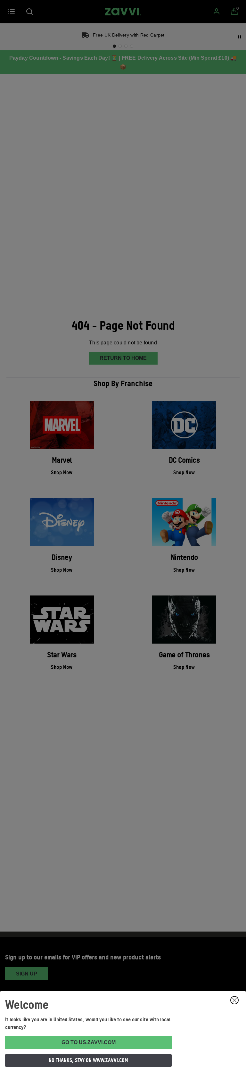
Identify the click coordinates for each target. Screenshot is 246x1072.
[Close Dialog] (234, 1000)
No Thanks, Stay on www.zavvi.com (88, 1060)
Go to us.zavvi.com (89, 1042)
